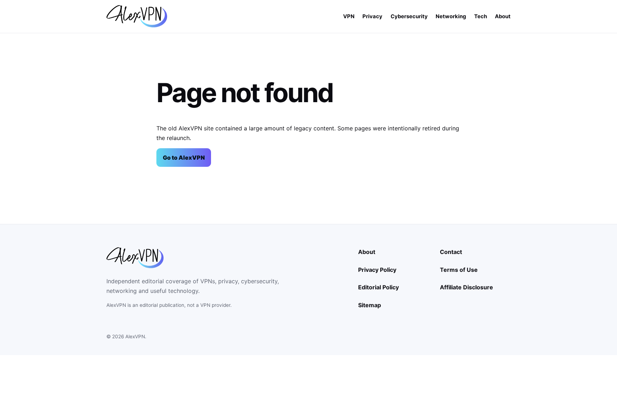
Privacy (372, 16)
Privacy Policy (377, 269)
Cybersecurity (409, 16)
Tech (480, 16)
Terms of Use (459, 269)
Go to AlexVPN (184, 157)
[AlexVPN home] (136, 16)
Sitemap (369, 305)
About (503, 16)
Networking (451, 16)
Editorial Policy (378, 287)
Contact (451, 251)
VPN (349, 16)
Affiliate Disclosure (466, 287)
